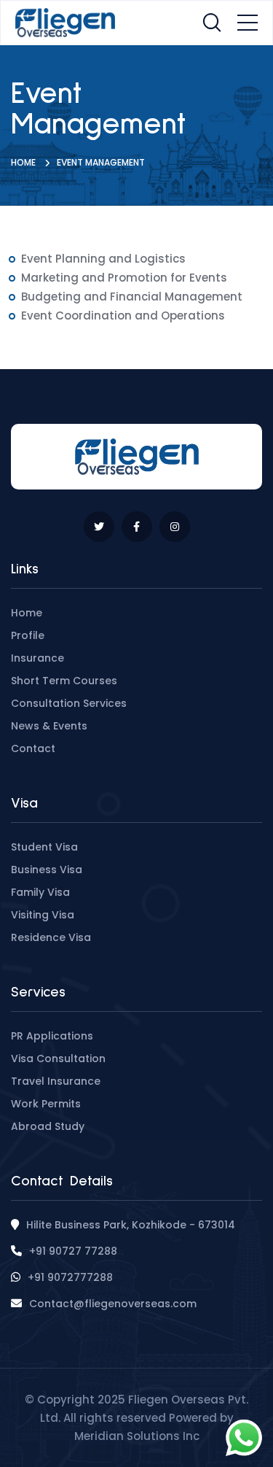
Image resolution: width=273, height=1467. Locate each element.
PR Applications (52, 1036)
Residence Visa (51, 937)
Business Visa (46, 869)
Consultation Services (69, 703)
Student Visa (44, 847)
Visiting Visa (42, 914)
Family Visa (40, 892)
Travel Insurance (55, 1081)
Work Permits (46, 1103)
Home (23, 162)
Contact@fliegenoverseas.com (113, 1303)
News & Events (49, 726)
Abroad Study (47, 1126)
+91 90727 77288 (73, 1251)
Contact (33, 748)
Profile (27, 635)
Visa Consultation (58, 1058)
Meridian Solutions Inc (136, 1436)
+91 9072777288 (70, 1277)
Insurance (37, 658)
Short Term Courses (64, 680)
